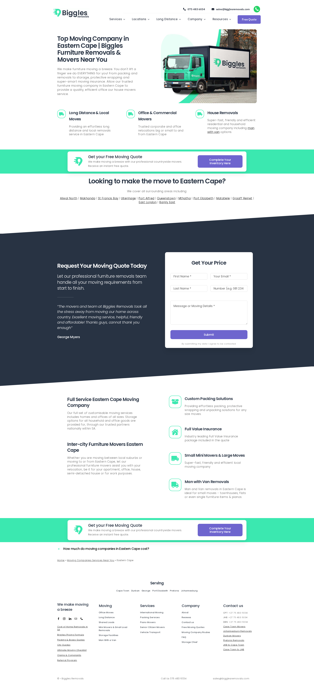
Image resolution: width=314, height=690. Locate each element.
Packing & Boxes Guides (71, 639)
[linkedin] (70, 618)
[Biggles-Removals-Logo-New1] (71, 9)
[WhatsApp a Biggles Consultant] (257, 9)
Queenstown (166, 198)
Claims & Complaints (69, 655)
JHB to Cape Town (233, 644)
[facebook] (58, 618)
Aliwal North (68, 198)
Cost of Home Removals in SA (72, 628)
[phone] (81, 618)
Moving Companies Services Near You (90, 560)
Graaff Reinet (242, 198)
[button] (105, 548)
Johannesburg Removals (237, 631)
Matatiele (223, 198)
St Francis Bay (108, 198)
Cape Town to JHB (233, 649)
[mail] (76, 618)
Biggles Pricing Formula (70, 634)
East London (148, 202)
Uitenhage (128, 198)
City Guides (63, 644)
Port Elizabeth (203, 198)
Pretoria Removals (233, 640)
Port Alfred (146, 198)
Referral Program (67, 660)
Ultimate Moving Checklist (72, 650)
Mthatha (184, 198)
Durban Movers (232, 635)
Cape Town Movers (234, 626)
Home (61, 560)
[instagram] (64, 618)
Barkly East (167, 202)
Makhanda (87, 198)
